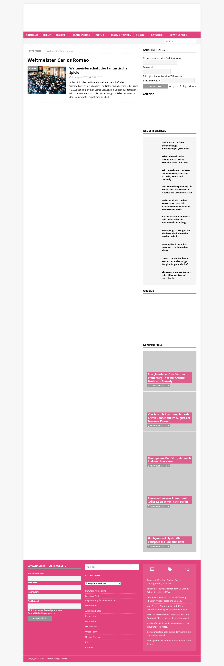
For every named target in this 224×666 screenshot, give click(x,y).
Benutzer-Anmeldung (95, 590)
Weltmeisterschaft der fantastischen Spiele (99, 70)
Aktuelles (32, 34)
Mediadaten (91, 605)
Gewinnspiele (178, 34)
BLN (94, 77)
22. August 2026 (157, 385)
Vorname (32, 582)
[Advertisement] (167, 317)
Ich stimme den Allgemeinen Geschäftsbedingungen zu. (45, 612)
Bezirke (60, 34)
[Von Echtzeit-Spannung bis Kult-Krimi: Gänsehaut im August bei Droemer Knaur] (153, 190)
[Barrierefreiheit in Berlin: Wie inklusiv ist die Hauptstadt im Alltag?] (153, 220)
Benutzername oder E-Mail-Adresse (162, 58)
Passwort (148, 67)
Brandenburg (81, 34)
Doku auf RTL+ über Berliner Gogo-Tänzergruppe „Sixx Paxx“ (176, 145)
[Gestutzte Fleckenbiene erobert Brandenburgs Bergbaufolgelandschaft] (153, 262)
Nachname (34, 591)
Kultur (99, 34)
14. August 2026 (157, 546)
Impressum (90, 616)
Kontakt (89, 647)
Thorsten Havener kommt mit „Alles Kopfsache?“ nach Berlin (176, 275)
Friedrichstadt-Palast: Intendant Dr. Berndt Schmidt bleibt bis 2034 (175, 159)
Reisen (140, 34)
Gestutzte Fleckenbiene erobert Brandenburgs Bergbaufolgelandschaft (175, 261)
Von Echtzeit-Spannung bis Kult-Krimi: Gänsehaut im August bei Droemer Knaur (177, 189)
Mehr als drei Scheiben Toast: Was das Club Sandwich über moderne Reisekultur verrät (176, 205)
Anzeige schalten (93, 610)
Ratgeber (157, 34)
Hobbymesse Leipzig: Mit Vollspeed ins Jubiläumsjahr (166, 540)
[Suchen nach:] (180, 41)
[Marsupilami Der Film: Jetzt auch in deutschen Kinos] (153, 248)
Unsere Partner (92, 636)
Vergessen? (175, 86)
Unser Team (91, 631)
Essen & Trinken (121, 34)
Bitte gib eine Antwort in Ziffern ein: (163, 76)
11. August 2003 (79, 77)
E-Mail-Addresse (36, 573)
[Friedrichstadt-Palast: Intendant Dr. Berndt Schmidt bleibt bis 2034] (153, 160)
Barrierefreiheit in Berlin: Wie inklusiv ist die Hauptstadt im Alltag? (176, 219)
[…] (107, 97)
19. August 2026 (157, 466)
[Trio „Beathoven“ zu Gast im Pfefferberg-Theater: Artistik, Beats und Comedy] (153, 174)
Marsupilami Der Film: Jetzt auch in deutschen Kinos (175, 247)
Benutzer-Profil (92, 596)
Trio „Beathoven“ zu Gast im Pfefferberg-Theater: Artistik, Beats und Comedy (176, 175)
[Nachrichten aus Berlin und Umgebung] (112, 29)
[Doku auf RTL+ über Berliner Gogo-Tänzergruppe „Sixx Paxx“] (153, 146)
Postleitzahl (34, 600)
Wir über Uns (91, 626)
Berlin (47, 34)
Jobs (87, 642)
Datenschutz (91, 621)
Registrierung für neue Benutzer (100, 600)
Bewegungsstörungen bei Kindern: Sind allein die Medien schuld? (176, 233)
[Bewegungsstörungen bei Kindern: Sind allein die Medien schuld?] (153, 234)
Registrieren (189, 86)
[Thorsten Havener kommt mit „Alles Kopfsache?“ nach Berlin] (153, 276)
